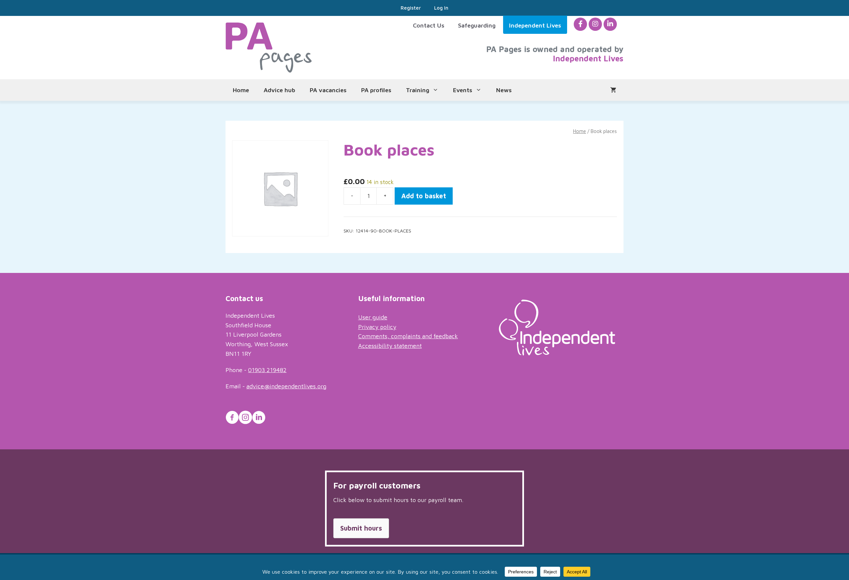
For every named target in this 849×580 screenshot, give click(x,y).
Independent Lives (535, 25)
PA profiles (376, 90)
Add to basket (423, 196)
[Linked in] (610, 24)
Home (241, 90)
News (504, 90)
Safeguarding (476, 25)
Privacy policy (377, 326)
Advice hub (279, 90)
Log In (441, 8)
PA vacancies (328, 90)
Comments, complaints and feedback (408, 336)
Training (417, 90)
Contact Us (428, 25)
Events (462, 90)
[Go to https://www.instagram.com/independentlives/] (245, 418)
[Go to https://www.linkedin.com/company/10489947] (258, 418)
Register (411, 8)
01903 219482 (267, 369)
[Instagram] (595, 24)
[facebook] (580, 24)
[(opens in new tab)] (557, 353)
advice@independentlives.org (286, 386)
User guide (372, 317)
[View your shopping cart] (613, 90)
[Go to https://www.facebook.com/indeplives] (232, 418)
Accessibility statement (390, 345)
